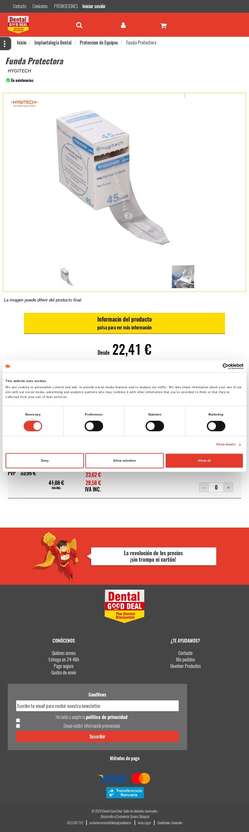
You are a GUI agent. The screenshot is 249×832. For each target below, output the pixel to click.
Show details (225, 444)
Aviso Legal (143, 822)
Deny (45, 460)
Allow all (204, 460)
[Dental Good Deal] (32, 24)
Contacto (185, 652)
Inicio (21, 42)
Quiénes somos (64, 652)
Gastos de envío (63, 672)
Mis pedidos (185, 659)
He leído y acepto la (91, 717)
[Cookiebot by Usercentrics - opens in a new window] (215, 366)
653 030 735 (75, 822)
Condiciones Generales (169, 822)
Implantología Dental (53, 42)
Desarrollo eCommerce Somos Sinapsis (124, 816)
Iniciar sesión (93, 6)
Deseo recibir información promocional (92, 726)
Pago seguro (64, 665)
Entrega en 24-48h (64, 659)
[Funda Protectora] (66, 276)
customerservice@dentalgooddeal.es (110, 822)
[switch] (94, 426)
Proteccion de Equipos (99, 42)
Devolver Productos (185, 665)
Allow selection (124, 460)
